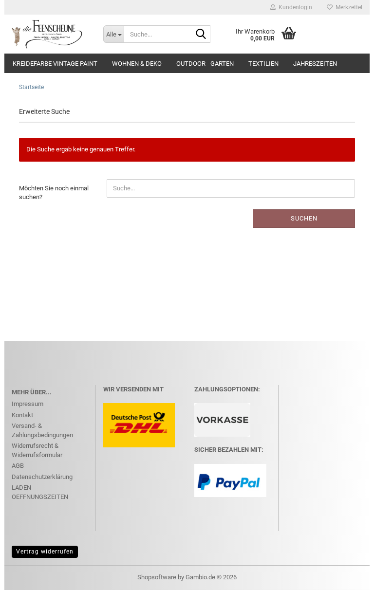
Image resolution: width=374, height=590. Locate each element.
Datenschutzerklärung (42, 476)
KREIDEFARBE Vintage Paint (55, 63)
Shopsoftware (156, 577)
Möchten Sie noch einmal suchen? (54, 192)
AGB (18, 465)
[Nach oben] (347, 575)
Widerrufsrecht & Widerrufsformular (37, 450)
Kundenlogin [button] (294, 7)
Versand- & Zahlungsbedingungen (42, 430)
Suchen (304, 218)
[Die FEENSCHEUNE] (50, 34)
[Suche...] (201, 34)
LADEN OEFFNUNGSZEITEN (40, 492)
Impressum (27, 403)
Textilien (263, 63)
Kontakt (22, 415)
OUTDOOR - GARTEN (205, 63)
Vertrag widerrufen (45, 551)
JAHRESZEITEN (315, 63)
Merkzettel (347, 7)
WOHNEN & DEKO (137, 63)
